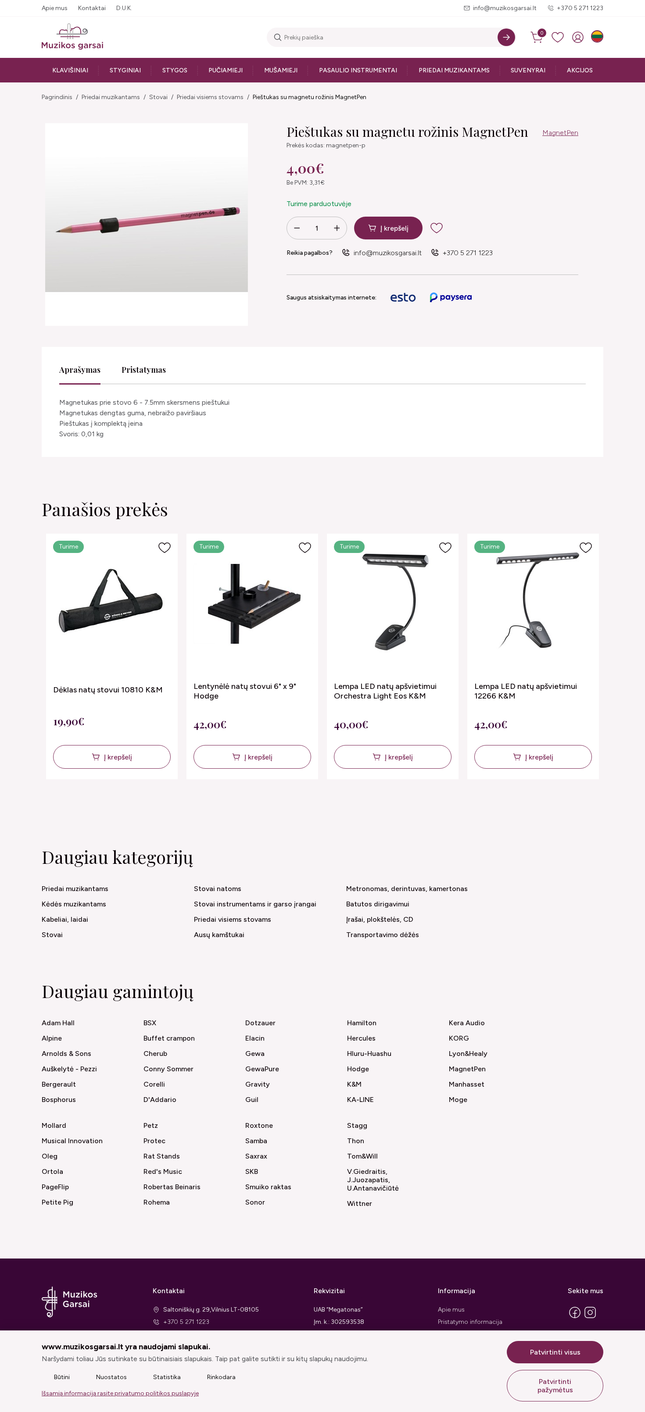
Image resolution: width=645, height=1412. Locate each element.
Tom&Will (362, 1156)
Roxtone (259, 1125)
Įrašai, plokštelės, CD (379, 919)
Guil (251, 1099)
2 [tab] (225, 804)
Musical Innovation (72, 1141)
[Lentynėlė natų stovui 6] (253, 604)
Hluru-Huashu (369, 1053)
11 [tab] (328, 804)
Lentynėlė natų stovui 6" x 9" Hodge (245, 691)
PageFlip (55, 1187)
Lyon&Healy (468, 1053)
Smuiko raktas (268, 1187)
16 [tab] (385, 804)
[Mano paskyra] (578, 37)
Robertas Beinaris (172, 1187)
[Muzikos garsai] (72, 37)
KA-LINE (360, 1099)
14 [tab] (362, 804)
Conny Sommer (168, 1069)
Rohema (156, 1202)
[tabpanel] (112, 656)
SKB (251, 1171)
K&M (354, 1084)
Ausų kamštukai (219, 935)
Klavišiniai (70, 70)
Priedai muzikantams (454, 70)
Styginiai (125, 70)
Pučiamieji (225, 70)
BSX (149, 1023)
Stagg (357, 1125)
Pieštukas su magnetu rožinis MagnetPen (309, 97)
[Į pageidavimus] (165, 548)
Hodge (358, 1069)
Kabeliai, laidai (65, 919)
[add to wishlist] (444, 228)
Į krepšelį (394, 228)
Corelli (154, 1084)
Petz (150, 1125)
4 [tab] (248, 804)
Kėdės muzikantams (74, 904)
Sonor (255, 1202)
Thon (355, 1141)
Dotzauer (260, 1023)
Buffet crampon (169, 1038)
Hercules (361, 1038)
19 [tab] (419, 804)
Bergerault (59, 1084)
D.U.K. (124, 8)
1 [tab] (214, 804)
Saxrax (256, 1156)
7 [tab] (282, 804)
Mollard (54, 1125)
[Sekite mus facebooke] (575, 1317)
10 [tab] (317, 804)
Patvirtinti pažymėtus (555, 1385)
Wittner (359, 1203)
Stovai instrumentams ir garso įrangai (255, 904)
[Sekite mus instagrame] (590, 1317)
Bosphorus (59, 1099)
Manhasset (466, 1084)
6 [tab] (271, 804)
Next (595, 669)
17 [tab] (396, 804)
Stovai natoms (217, 888)
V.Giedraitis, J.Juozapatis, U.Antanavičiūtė (373, 1179)
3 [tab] (237, 804)
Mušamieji (280, 70)
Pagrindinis (57, 97)
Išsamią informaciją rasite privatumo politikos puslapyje (120, 1393)
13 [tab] (351, 804)
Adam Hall (58, 1023)
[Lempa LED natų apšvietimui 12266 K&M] (534, 604)
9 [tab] (305, 804)
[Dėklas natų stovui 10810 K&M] (113, 604)
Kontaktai (92, 8)
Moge (458, 1099)
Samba (256, 1141)
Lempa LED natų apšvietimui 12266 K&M (525, 691)
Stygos (174, 70)
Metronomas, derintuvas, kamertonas (407, 888)
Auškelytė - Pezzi (69, 1069)
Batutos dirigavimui (377, 904)
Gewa (255, 1053)
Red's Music (162, 1171)
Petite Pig (57, 1202)
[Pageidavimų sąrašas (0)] (558, 37)
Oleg (49, 1156)
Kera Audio (467, 1023)
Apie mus (55, 8)
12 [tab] (339, 804)
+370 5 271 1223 (580, 8)
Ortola (52, 1171)
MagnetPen (560, 132)
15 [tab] (374, 804)
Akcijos (580, 70)
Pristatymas (144, 369)
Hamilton (361, 1023)
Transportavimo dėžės (382, 935)
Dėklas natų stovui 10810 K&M (108, 690)
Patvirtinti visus (555, 1352)
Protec (154, 1141)
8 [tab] (294, 804)
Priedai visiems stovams (210, 97)
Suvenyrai (528, 70)
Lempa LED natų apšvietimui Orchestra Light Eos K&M (385, 691)
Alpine (52, 1038)
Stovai (158, 97)
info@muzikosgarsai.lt (505, 8)
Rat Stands (161, 1156)
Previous (42, 669)
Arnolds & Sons (66, 1053)
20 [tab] (431, 804)
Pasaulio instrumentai (358, 70)
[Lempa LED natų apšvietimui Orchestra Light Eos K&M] (394, 604)
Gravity (257, 1084)
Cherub (155, 1053)
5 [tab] (260, 804)
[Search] (506, 37)
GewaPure (262, 1069)
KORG (459, 1038)
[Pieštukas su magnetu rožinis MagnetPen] (146, 224)
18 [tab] (408, 804)
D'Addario (159, 1099)
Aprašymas (79, 369)
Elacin (255, 1038)
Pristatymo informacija (470, 1322)
